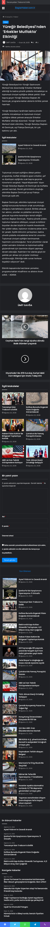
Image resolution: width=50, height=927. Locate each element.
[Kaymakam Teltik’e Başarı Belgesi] (10, 755)
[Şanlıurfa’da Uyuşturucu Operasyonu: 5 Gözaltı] (9, 160)
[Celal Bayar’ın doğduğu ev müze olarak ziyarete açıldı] (10, 664)
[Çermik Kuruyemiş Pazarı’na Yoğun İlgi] (10, 709)
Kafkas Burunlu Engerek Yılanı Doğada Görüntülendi (37, 409)
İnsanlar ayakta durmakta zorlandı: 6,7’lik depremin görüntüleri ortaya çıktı (31, 788)
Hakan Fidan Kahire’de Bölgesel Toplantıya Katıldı (12, 436)
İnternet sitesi (7, 536)
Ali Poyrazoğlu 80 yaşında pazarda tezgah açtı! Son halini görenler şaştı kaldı (31, 651)
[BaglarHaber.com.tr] (25, 7)
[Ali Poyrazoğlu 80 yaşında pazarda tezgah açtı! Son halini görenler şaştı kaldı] (10, 651)
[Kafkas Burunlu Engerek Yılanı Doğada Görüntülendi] (37, 398)
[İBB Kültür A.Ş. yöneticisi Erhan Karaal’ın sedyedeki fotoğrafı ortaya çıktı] (10, 743)
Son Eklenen (25, 571)
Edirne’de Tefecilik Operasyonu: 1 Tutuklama (31, 775)
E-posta (6, 526)
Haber (15, 17)
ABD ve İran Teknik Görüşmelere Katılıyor (12, 461)
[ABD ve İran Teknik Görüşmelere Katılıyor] (13, 451)
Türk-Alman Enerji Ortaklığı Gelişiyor (34, 461)
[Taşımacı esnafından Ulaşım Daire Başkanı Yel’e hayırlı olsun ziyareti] (10, 801)
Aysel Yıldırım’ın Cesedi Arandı (32, 145)
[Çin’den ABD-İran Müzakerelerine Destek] (10, 731)
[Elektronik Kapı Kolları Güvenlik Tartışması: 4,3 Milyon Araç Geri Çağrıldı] (10, 628)
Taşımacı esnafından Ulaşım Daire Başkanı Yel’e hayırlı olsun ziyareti (32, 800)
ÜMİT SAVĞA (11, 42)
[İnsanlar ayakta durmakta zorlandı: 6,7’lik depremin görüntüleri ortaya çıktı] (10, 789)
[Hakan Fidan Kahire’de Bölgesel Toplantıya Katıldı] (13, 425)
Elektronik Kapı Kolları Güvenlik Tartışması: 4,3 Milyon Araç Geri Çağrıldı (30, 627)
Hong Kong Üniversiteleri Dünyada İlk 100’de (30, 718)
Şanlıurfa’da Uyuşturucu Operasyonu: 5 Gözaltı (30, 592)
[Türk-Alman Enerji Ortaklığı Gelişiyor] (37, 451)
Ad (4, 517)
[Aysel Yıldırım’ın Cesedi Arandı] (9, 148)
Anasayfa (8, 17)
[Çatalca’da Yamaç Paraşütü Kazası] (37, 425)
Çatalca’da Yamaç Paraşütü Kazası (35, 434)
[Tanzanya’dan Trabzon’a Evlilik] (13, 398)
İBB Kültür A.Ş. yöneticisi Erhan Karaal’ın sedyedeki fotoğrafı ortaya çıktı (33, 742)
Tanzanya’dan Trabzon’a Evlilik (18, 2)
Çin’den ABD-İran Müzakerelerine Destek (29, 729)
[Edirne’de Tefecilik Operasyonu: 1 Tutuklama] (10, 778)
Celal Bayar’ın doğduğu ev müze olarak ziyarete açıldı (31, 661)
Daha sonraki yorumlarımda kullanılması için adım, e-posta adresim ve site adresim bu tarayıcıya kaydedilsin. (24, 549)
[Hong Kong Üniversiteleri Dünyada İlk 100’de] (10, 720)
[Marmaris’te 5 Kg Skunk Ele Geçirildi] (10, 766)
